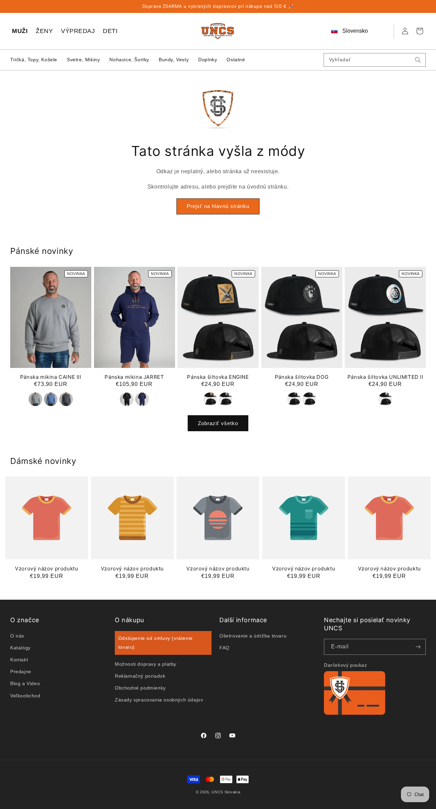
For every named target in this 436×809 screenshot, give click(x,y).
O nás (17, 635)
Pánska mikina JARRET (134, 377)
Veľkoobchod (25, 695)
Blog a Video (25, 683)
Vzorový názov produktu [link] (46, 568)
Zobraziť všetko (218, 423)
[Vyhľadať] (417, 59)
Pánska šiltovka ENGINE (218, 377)
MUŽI (20, 31)
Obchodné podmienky (140, 688)
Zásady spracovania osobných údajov (159, 699)
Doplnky (207, 59)
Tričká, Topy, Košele (33, 59)
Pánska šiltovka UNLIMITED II (385, 377)
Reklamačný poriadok (140, 675)
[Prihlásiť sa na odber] (417, 647)
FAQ (224, 647)
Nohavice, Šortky (129, 59)
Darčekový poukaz (345, 665)
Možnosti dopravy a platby (145, 663)
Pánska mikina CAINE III (50, 377)
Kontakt (19, 659)
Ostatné (236, 59)
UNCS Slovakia (226, 792)
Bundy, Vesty (174, 59)
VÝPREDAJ (78, 31)
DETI (110, 31)
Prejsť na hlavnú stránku (218, 206)
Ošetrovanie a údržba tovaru (252, 635)
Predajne (20, 671)
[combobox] (374, 59)
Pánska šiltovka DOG (301, 377)
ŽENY (44, 31)
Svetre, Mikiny (83, 59)
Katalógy (20, 647)
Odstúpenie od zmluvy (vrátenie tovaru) (155, 642)
